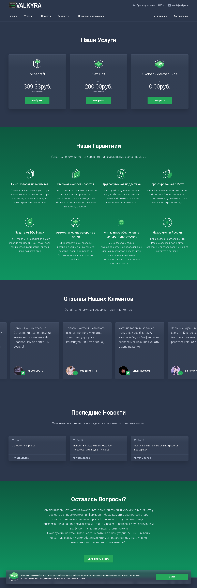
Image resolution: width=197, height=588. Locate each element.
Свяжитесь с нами (98, 558)
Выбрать (37, 100)
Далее (172, 577)
